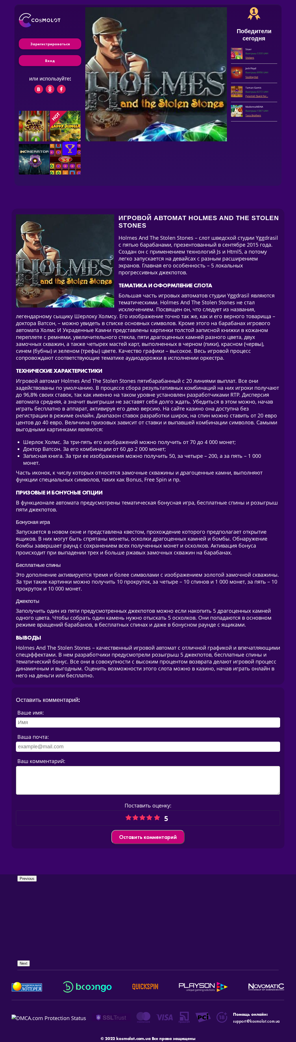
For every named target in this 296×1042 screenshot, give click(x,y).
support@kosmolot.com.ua (256, 1021)
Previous (27, 878)
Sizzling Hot (251, 76)
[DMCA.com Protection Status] (49, 1018)
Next (23, 963)
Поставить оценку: (148, 805)
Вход (50, 60)
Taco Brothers (253, 115)
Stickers (249, 57)
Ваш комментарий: (41, 761)
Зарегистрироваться (50, 43)
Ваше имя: (30, 712)
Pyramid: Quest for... (256, 96)
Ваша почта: (33, 736)
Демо (35, 136)
